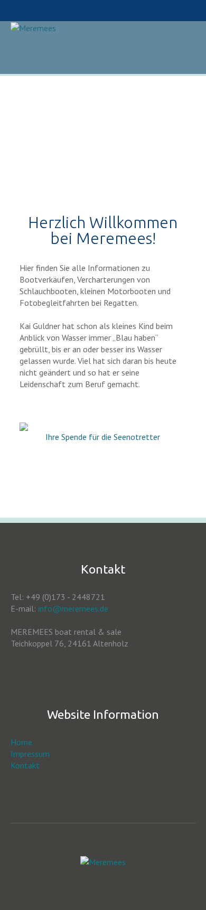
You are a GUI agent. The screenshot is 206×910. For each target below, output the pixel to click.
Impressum (30, 753)
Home (21, 742)
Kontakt (25, 765)
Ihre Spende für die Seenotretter (102, 436)
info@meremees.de (73, 608)
